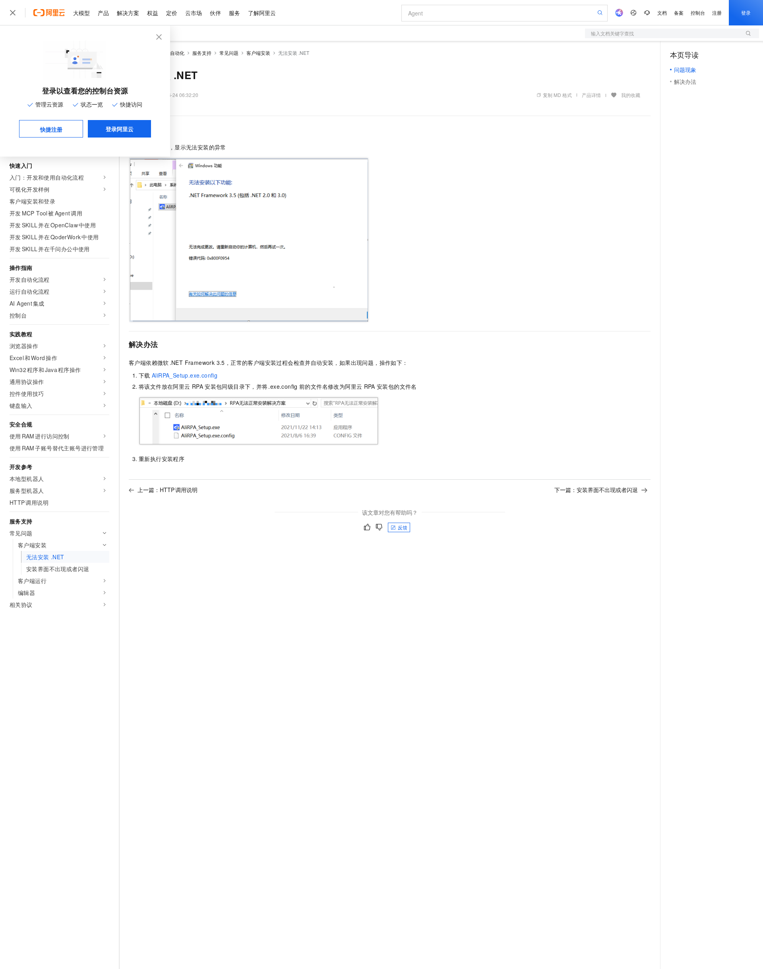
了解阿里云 (262, 13)
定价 (171, 13)
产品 (103, 13)
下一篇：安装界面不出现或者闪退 (596, 490)
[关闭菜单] (12, 12)
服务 (234, 13)
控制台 (698, 12)
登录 (746, 12)
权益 (152, 13)
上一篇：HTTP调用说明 (167, 490)
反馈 (402, 527)
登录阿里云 (120, 129)
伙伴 (215, 13)
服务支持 (201, 52)
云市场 (193, 13)
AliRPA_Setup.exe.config (184, 375)
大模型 (81, 13)
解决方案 (128, 13)
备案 (679, 12)
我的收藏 (630, 94)
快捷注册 (51, 129)
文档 (662, 12)
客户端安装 (258, 52)
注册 (717, 12)
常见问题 (228, 52)
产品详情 (591, 94)
